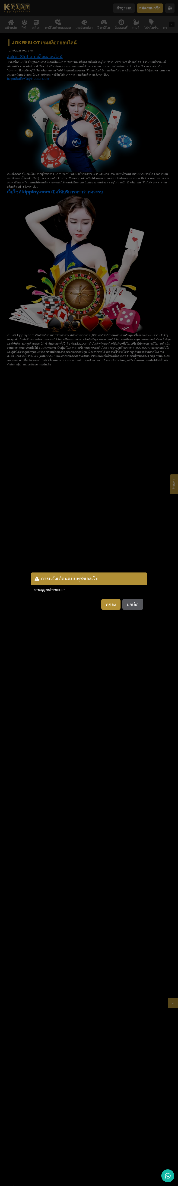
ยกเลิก (133, 604)
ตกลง (111, 604)
